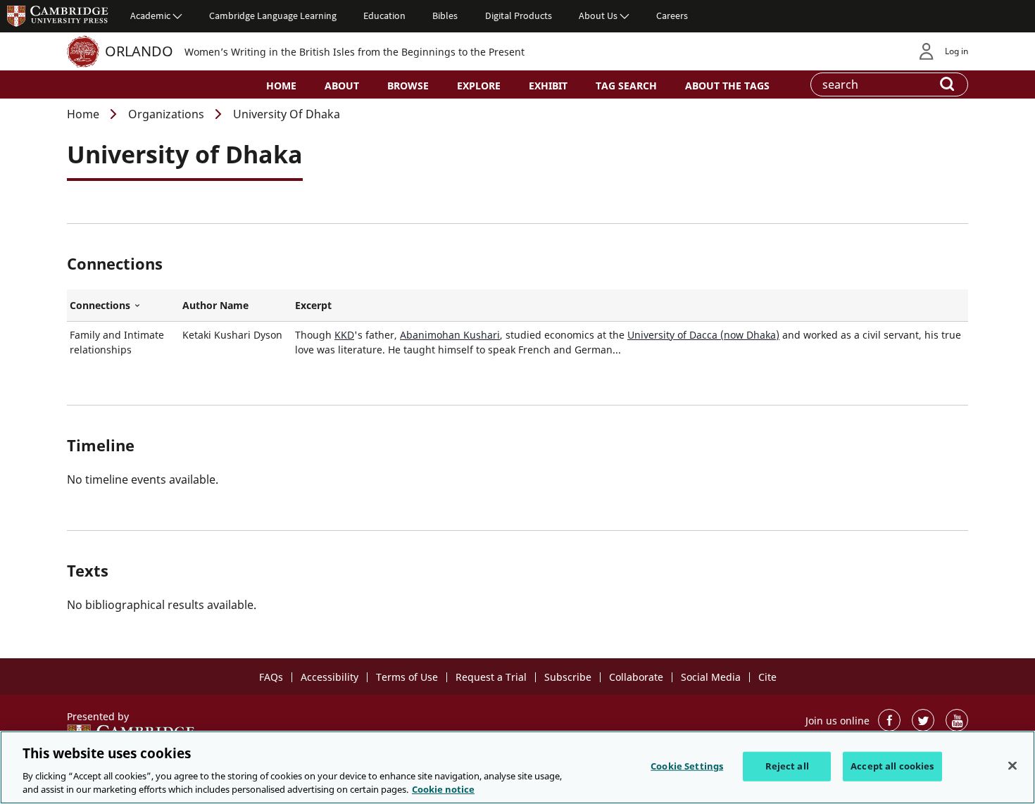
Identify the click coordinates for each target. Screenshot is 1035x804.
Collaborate (636, 677)
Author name (215, 305)
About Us (598, 15)
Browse (408, 85)
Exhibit (548, 85)
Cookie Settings (687, 766)
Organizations (166, 114)
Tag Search (626, 85)
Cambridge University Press (57, 15)
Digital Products (518, 15)
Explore (479, 85)
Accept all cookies (892, 766)
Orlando (139, 51)
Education (384, 15)
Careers (672, 15)
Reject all (787, 766)
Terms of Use (407, 677)
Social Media (711, 677)
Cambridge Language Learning (273, 15)
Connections (123, 306)
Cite (767, 677)
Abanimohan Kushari (450, 334)
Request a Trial (491, 677)
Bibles (445, 15)
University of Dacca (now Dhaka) (703, 334)
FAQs (271, 677)
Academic (150, 15)
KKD (344, 334)
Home (281, 85)
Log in (956, 51)
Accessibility (329, 677)
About (342, 85)
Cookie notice (443, 789)
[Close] (1012, 765)
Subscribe (567, 677)
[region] (517, 767)
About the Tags (727, 85)
